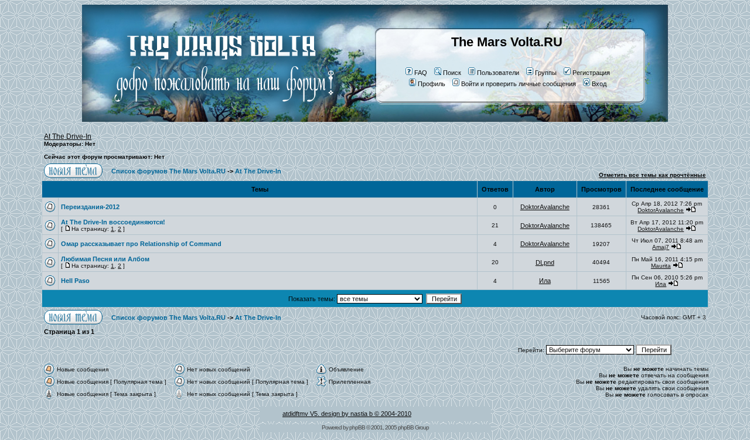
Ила (545, 280)
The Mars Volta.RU (506, 42)
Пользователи (498, 72)
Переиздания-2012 (90, 206)
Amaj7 (660, 247)
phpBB (357, 427)
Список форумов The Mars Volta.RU (168, 171)
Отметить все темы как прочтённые (652, 175)
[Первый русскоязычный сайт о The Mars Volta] (214, 119)
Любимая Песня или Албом (105, 258)
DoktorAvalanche (545, 206)
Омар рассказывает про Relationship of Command (141, 243)
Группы (546, 72)
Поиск (452, 72)
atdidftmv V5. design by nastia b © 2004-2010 (346, 413)
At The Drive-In (67, 136)
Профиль (431, 83)
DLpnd (545, 262)
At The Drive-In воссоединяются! (113, 222)
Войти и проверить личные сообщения (518, 83)
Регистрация (591, 72)
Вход (599, 83)
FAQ (420, 72)
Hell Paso (75, 280)
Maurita (661, 265)
